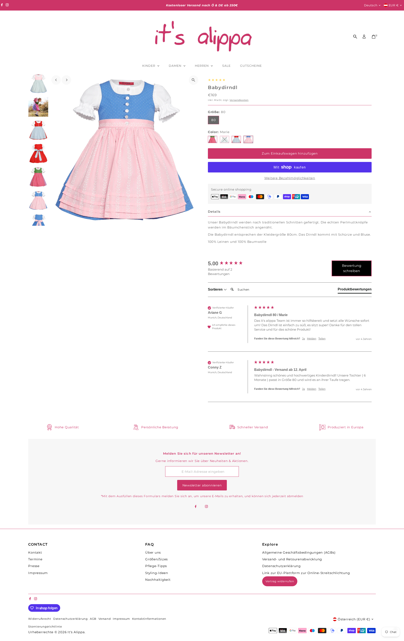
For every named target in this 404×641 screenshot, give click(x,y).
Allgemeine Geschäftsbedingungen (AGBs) (299, 552)
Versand (104, 618)
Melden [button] (311, 338)
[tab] (355, 290)
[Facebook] (2, 5)
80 (213, 120)
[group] (230, 263)
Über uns (153, 552)
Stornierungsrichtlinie (45, 626)
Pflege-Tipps (156, 566)
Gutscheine (251, 66)
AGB (93, 618)
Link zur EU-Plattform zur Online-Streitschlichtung (306, 573)
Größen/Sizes (156, 559)
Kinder (149, 66)
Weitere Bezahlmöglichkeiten (289, 178)
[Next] (66, 80)
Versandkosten (239, 100)
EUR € (394, 5)
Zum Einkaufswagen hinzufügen (290, 153)
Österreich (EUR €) (354, 619)
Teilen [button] (322, 338)
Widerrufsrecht (39, 618)
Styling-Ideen (156, 573)
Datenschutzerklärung (281, 566)
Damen (175, 66)
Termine (35, 559)
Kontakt (35, 552)
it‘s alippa (76, 632)
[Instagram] (7, 5)
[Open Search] (355, 37)
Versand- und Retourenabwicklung (292, 559)
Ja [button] (303, 338)
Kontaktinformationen (149, 618)
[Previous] (56, 80)
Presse (34, 566)
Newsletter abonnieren (202, 485)
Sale (226, 66)
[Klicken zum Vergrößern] (193, 80)
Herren (202, 66)
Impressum (38, 573)
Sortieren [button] (215, 289)
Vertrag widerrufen (280, 581)
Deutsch (370, 5)
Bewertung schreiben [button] (351, 268)
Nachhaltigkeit (158, 580)
